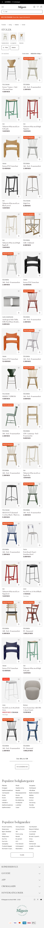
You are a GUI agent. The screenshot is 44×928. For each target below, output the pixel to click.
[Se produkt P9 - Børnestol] (32, 613)
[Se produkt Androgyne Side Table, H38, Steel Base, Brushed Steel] (12, 302)
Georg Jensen (20, 826)
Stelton (31, 841)
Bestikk (18, 790)
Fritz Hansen (6, 84)
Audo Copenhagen (7, 316)
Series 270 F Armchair (10, 166)
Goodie (6, 873)
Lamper (4, 800)
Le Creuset (32, 831)
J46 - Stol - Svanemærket (32, 87)
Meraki (18, 836)
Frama (25, 549)
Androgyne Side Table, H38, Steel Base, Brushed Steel (11, 322)
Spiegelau (5, 843)
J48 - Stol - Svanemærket (11, 631)
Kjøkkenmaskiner (7, 790)
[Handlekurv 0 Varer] (41, 7)
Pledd (17, 785)
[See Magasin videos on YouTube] (41, 899)
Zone (24, 588)
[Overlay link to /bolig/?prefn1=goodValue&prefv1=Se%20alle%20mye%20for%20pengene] (22, 17)
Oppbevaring (20, 788)
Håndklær (32, 790)
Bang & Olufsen (34, 829)
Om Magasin (8, 886)
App (4, 880)
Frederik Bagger (7, 846)
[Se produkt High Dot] (32, 186)
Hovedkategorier (12, 893)
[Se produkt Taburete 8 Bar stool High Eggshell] (12, 225)
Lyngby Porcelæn (34, 846)
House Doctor (20, 829)
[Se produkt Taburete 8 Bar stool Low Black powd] (12, 186)
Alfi (17, 831)
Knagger (4, 788)
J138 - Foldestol (28, 243)
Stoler (4, 795)
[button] (34, 7)
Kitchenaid (32, 843)
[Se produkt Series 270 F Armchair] (12, 148)
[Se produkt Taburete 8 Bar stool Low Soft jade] (12, 109)
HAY (17, 841)
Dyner (4, 797)
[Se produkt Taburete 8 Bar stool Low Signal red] (12, 574)
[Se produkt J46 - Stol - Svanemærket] (32, 69)
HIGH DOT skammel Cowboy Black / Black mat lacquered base (11, 515)
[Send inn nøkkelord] (4, 11)
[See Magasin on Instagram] (34, 899)
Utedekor (5, 802)
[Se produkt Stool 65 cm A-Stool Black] (32, 574)
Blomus (25, 705)
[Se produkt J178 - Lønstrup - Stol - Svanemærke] (32, 416)
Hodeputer (19, 802)
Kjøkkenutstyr (6, 807)
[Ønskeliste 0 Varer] (38, 7)
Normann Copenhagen (9, 848)
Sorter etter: (25, 53)
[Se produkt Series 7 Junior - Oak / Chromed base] (12, 69)
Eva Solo (4, 841)
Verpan (4, 163)
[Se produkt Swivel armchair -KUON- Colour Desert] (32, 690)
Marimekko (19, 848)
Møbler (31, 795)
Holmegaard (19, 846)
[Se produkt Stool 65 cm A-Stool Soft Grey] (12, 690)
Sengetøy (32, 785)
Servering (32, 802)
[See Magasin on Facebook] (37, 899)
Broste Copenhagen (35, 836)
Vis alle (22, 855)
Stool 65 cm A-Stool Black (32, 591)
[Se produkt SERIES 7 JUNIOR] (12, 378)
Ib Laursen (19, 839)
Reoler (18, 795)
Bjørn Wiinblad (6, 831)
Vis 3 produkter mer (22, 766)
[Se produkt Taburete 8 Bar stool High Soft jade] (32, 650)
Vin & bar (32, 807)
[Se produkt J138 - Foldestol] (32, 225)
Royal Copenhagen (8, 826)
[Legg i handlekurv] (19, 80)
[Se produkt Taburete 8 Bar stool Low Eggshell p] (32, 455)
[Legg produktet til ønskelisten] (19, 58)
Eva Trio (4, 839)
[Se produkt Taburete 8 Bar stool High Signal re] (32, 109)
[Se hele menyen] (3, 7)
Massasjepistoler (21, 793)
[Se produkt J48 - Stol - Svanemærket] (12, 613)
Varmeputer (5, 793)
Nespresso (5, 829)
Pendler (31, 805)
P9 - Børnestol (28, 631)
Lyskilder (18, 805)
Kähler (4, 834)
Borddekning (20, 800)
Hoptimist (32, 834)
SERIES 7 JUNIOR (9, 396)
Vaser (17, 807)
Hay (3, 123)
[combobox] (22, 11)
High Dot (26, 203)
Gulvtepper (32, 788)
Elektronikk (19, 797)
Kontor (31, 800)
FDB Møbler (26, 84)
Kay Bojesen (33, 826)
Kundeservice (10, 867)
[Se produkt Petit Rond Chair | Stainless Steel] (32, 534)
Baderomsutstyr (34, 793)
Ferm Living (19, 834)
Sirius (31, 839)
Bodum (31, 848)
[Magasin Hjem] (22, 7)
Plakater (4, 785)
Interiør (31, 797)
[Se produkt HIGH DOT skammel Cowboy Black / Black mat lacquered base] (12, 495)
